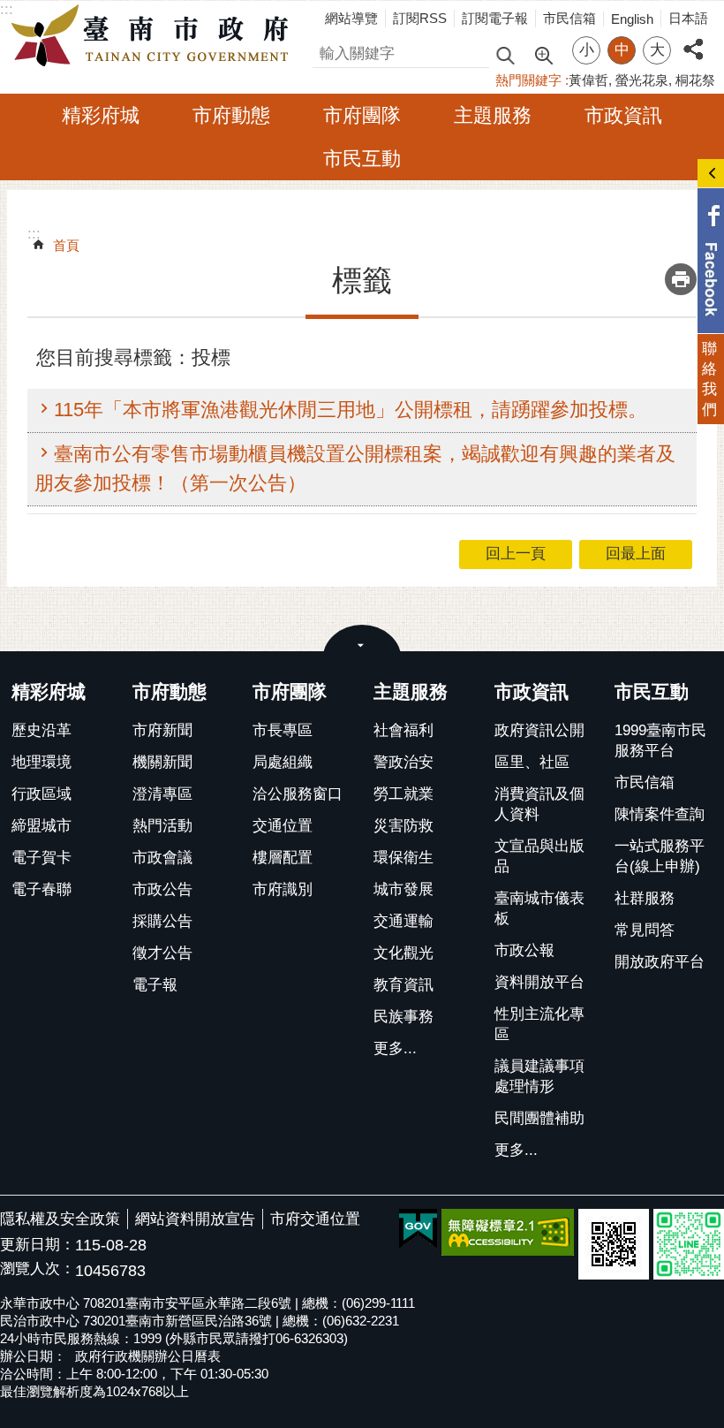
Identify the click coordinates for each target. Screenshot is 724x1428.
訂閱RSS (420, 18)
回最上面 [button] (636, 553)
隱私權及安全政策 (60, 1219)
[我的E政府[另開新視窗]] (418, 1229)
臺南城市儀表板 (539, 908)
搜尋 (328, 50)
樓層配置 (283, 857)
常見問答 (645, 930)
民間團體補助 (539, 1118)
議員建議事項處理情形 (539, 1076)
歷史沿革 (41, 730)
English (632, 19)
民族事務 (403, 1016)
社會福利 (403, 730)
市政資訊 (623, 115)
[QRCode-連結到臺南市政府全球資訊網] (613, 1244)
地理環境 (41, 762)
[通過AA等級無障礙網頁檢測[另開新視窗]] (507, 1232)
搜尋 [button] (505, 54)
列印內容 (681, 279)
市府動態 (231, 115)
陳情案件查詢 (660, 814)
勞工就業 (403, 794)
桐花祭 (695, 79)
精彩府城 (101, 115)
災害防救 (403, 825)
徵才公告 (162, 953)
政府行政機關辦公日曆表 (148, 1355)
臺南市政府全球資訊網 (154, 36)
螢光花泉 (641, 79)
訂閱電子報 (495, 18)
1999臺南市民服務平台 (660, 740)
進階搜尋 (543, 54)
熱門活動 (162, 825)
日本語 (688, 18)
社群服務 (645, 898)
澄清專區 (162, 794)
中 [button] (622, 50)
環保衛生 (403, 857)
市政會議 (162, 857)
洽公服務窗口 (298, 794)
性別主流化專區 (539, 1024)
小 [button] (586, 50)
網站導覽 (351, 18)
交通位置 (283, 825)
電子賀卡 (41, 857)
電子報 (154, 984)
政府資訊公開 (539, 730)
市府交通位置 (315, 1219)
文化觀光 (403, 953)
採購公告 (162, 921)
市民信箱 (569, 18)
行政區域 (41, 794)
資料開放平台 (539, 982)
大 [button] (657, 50)
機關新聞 (162, 762)
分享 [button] (693, 39)
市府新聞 (162, 730)
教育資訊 (403, 984)
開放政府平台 (660, 961)
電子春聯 (41, 889)
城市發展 (403, 889)
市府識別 (283, 889)
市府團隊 (362, 115)
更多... (395, 1048)
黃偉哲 (588, 79)
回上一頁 (516, 553)
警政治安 (403, 762)
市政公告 (162, 889)
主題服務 (493, 115)
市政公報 (524, 950)
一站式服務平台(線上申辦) (660, 856)
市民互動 (362, 159)
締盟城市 (41, 825)
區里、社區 (531, 762)
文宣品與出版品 (539, 856)
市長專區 (283, 730)
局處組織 (283, 762)
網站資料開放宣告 (195, 1219)
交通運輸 (403, 921)
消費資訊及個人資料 (539, 804)
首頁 (66, 245)
